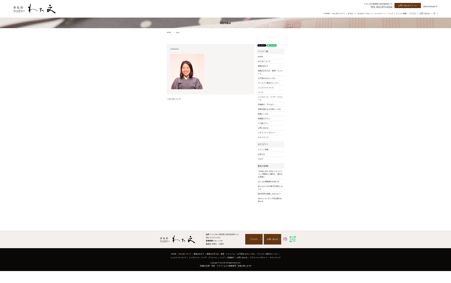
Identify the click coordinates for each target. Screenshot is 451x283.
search (434, 13)
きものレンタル (364, 13)
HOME (327, 13)
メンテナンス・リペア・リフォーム (270, 98)
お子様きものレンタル (267, 78)
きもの (350, 13)
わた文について (338, 13)
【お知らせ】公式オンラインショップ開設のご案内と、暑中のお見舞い (270, 174)
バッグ (390, 13)
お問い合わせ (424, 13)
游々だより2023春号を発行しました (270, 187)
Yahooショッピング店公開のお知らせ (270, 200)
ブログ (260, 159)
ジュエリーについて (266, 88)
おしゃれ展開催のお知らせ (268, 181)
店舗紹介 (230, 257)
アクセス (412, 13)
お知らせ (261, 154)
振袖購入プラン (264, 119)
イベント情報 (401, 13)
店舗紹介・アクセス (266, 104)
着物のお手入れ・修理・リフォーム (270, 72)
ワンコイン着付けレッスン (268, 83)
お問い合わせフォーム (407, 5)
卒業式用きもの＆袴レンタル (269, 109)
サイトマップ (263, 137)
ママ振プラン (263, 123)
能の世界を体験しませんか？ (269, 194)
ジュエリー (378, 13)
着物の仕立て (263, 66)
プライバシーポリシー (267, 133)
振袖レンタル (263, 114)
